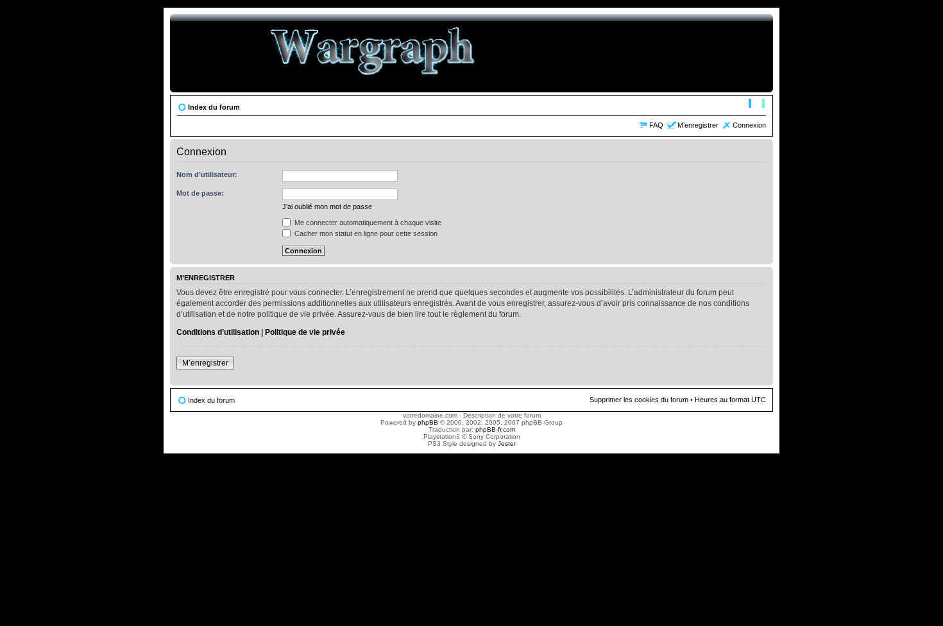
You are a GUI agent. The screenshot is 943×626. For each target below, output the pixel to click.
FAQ (656, 125)
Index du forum (214, 107)
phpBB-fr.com (495, 429)
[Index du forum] (373, 53)
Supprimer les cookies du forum (639, 399)
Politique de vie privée (305, 332)
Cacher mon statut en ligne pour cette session (365, 233)
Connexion (749, 125)
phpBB (428, 422)
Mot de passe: (200, 193)
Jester (507, 443)
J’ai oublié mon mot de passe (327, 206)
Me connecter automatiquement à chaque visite (367, 222)
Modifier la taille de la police (756, 104)
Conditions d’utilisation (217, 332)
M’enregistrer (697, 125)
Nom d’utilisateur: (206, 174)
